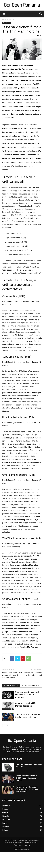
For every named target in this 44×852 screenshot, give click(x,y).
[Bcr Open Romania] (22, 5)
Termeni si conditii (31, 843)
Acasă (4, 19)
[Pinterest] (23, 658)
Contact (6, 840)
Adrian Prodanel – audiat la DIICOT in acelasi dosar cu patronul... (26, 778)
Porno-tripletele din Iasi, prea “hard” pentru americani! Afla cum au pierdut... (27, 789)
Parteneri (14, 840)
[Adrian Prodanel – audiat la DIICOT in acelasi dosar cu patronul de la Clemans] (8, 779)
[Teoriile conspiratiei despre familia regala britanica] (8, 717)
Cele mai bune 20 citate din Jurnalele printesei (33, 674)
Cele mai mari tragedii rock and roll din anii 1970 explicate (27, 694)
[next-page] (7, 725)
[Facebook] (12, 658)
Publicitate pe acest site (22, 845)
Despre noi (23, 840)
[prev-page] (3, 725)
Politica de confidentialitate (14, 843)
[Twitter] (17, 658)
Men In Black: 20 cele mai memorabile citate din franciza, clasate (12, 675)
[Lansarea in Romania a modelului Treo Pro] (8, 767)
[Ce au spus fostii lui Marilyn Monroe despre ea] (8, 706)
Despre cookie (34, 840)
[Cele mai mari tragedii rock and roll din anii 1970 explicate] (8, 695)
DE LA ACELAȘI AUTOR (30, 686)
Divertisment (13, 19)
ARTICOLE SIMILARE (11, 686)
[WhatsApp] (28, 658)
